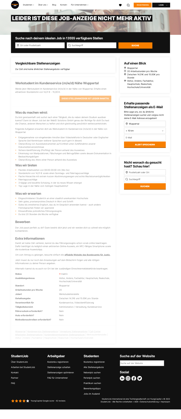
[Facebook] (134, 378)
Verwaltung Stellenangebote (73, 331)
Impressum (165, 402)
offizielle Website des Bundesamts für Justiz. (87, 254)
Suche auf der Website (137, 356)
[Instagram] (128, 378)
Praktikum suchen (92, 383)
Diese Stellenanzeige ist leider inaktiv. (85, 98)
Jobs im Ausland (92, 393)
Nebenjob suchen (92, 372)
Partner (14, 377)
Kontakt (63, 5)
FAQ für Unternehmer (57, 377)
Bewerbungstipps (92, 388)
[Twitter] (140, 378)
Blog (54, 5)
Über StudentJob (19, 362)
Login (161, 5)
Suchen (144, 186)
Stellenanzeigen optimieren (60, 372)
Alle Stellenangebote (94, 367)
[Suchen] (128, 5)
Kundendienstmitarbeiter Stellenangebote (64, 334)
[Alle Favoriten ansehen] (120, 5)
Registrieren (143, 5)
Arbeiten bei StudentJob (23, 367)
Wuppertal (20, 331)
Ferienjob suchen (92, 377)
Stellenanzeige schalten (58, 367)
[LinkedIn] (123, 378)
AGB (136, 402)
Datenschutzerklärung (149, 402)
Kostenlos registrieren (58, 362)
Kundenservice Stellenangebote (42, 331)
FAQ (13, 383)
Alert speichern (145, 144)
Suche (135, 45)
